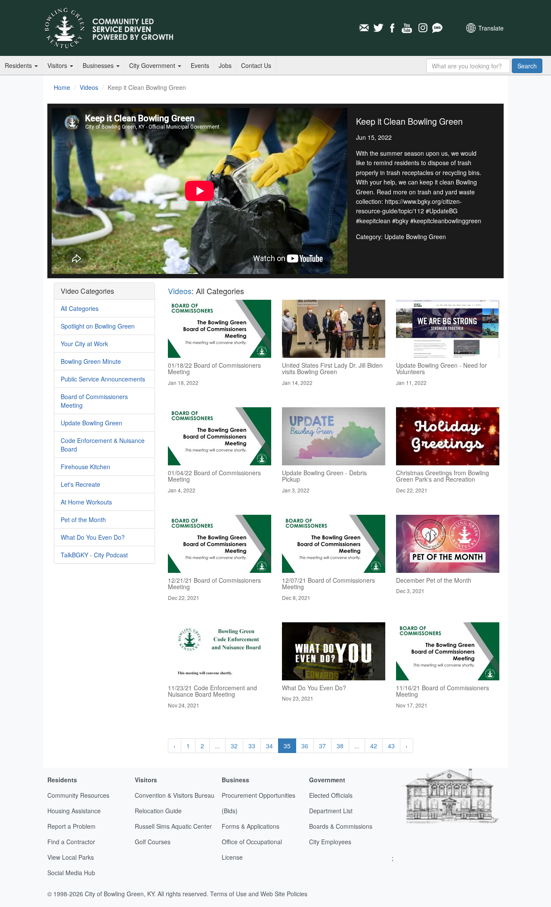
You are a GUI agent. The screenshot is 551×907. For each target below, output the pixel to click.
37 (322, 745)
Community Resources (78, 795)
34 (269, 745)
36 (304, 745)
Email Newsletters (363, 28)
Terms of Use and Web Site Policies (258, 893)
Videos (89, 87)
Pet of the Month (83, 519)
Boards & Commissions (340, 826)
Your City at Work (84, 343)
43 (391, 745)
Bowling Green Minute (91, 361)
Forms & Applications (250, 826)
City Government (153, 65)
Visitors (58, 65)
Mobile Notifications (436, 28)
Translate (491, 28)
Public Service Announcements (103, 379)
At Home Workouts (86, 502)
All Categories (80, 308)
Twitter (378, 28)
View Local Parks (70, 857)
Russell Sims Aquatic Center (173, 826)
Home (62, 87)
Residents (19, 65)
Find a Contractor (71, 841)
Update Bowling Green (91, 422)
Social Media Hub (71, 872)
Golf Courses (152, 841)
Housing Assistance (74, 810)
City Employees (330, 841)
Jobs (225, 65)
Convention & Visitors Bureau (174, 795)
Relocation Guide (158, 810)
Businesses (99, 65)
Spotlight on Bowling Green (98, 326)
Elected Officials (331, 795)
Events (200, 65)
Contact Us (256, 65)
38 (340, 745)
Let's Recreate (80, 484)
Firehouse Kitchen (85, 466)
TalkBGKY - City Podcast (94, 554)
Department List (331, 810)
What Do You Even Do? (93, 537)
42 (373, 745)
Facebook (393, 28)
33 (251, 745)
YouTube (407, 28)
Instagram (422, 28)
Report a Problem (71, 826)
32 (234, 745)
